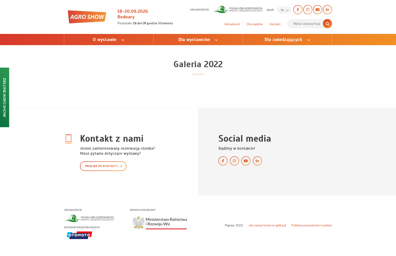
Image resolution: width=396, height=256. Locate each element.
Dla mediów (255, 24)
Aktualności (232, 24)
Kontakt (275, 24)
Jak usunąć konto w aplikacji (267, 225)
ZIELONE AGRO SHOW (5, 97)
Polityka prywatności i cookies (312, 225)
